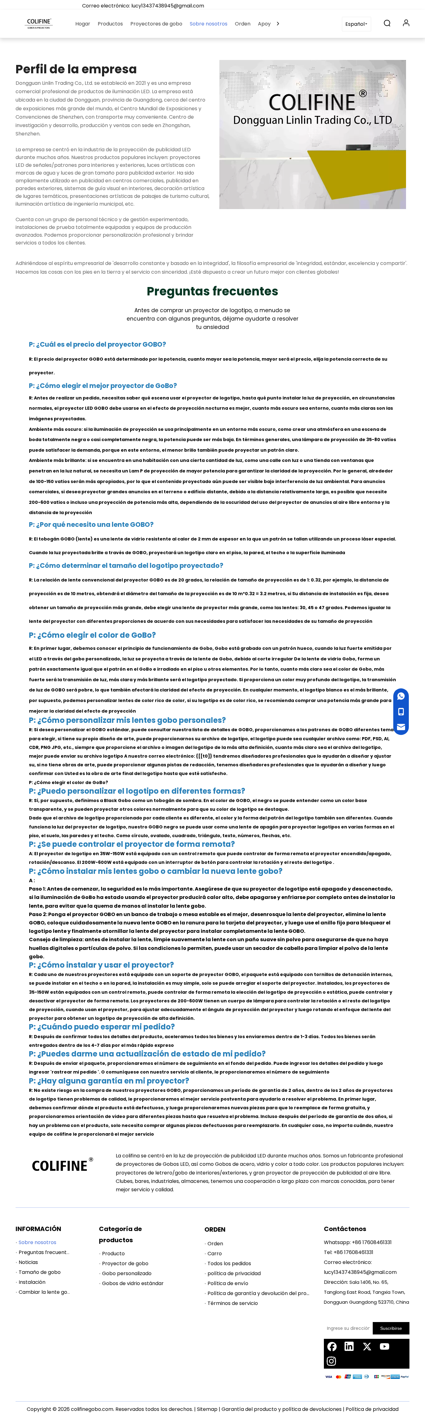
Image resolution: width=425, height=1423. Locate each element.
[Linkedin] (349, 1346)
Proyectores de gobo (156, 23)
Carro (215, 1253)
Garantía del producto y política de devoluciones (281, 1409)
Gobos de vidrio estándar (133, 1283)
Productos (110, 23)
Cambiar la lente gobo (46, 1292)
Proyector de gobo (125, 1263)
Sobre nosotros (208, 23)
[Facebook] (331, 1346)
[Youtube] (384, 1346)
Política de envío (228, 1283)
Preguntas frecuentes (45, 1252)
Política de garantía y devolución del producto (264, 1293)
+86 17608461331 (372, 1242)
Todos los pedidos (229, 1263)
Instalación (32, 1282)
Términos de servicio (233, 1303)
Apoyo (266, 23)
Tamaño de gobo (40, 1272)
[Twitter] (366, 1346)
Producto (113, 1253)
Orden (242, 23)
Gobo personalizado (127, 1273)
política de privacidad (234, 1273)
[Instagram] (331, 1361)
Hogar (82, 23)
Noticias (28, 1262)
